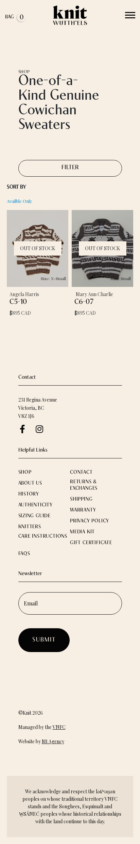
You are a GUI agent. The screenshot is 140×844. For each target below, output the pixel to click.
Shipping (81, 499)
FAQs (24, 553)
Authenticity (35, 505)
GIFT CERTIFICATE (91, 543)
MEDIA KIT (82, 532)
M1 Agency (53, 741)
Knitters (29, 527)
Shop (25, 472)
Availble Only (19, 201)
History (28, 494)
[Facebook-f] (22, 428)
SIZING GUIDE (34, 516)
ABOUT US (30, 483)
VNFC (59, 727)
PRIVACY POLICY (89, 521)
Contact (81, 472)
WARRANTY (83, 510)
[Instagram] (39, 428)
